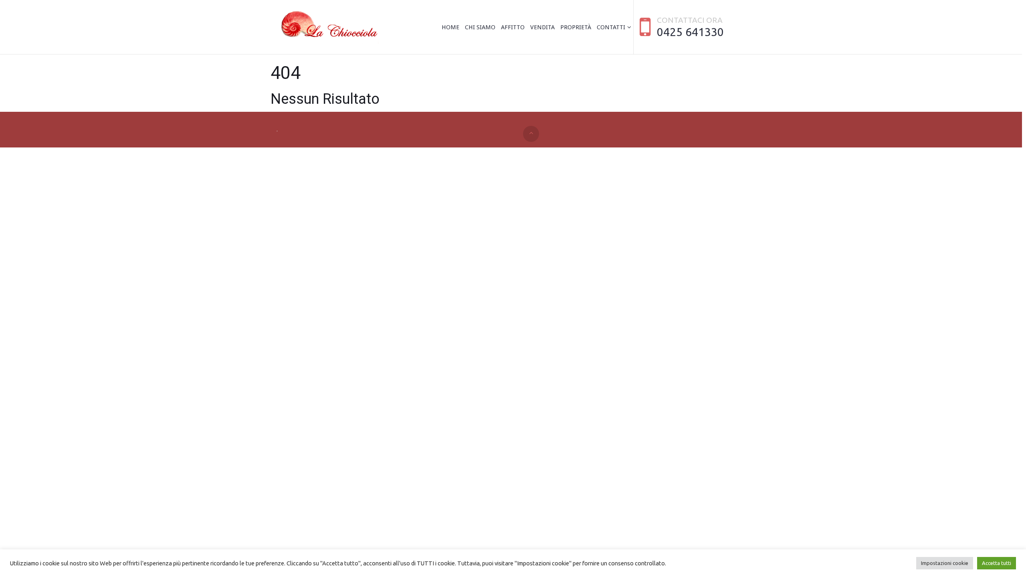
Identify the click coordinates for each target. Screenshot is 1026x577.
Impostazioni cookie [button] (944, 563)
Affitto (513, 27)
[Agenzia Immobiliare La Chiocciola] (327, 27)
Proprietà (575, 27)
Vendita (542, 27)
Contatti (611, 27)
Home (450, 27)
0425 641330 (690, 31)
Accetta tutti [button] (996, 563)
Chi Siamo (480, 27)
